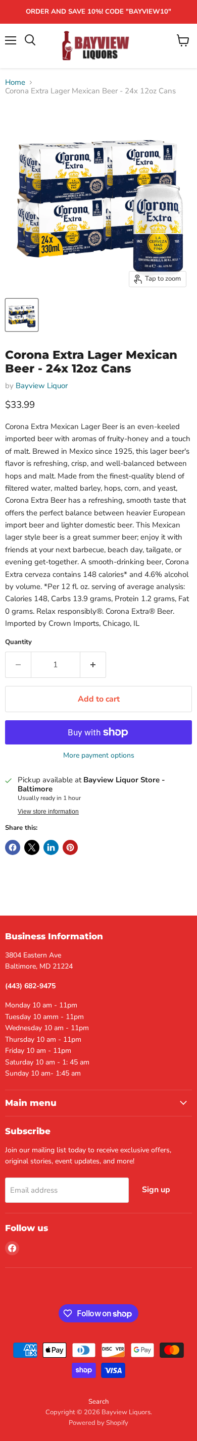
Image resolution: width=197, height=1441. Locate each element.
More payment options (98, 756)
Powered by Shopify (98, 1422)
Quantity (18, 642)
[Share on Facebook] (12, 847)
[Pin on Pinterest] (70, 847)
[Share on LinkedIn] (51, 847)
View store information (48, 811)
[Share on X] (31, 847)
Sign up (156, 1189)
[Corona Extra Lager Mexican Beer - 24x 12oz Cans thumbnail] (22, 315)
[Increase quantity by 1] (93, 665)
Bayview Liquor (42, 386)
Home (15, 82)
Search (98, 1401)
